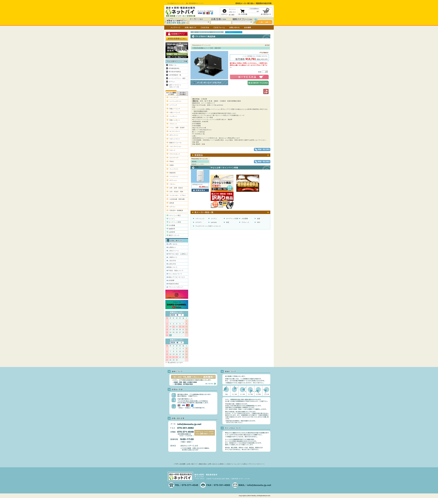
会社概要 (171, 280)
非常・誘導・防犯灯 (176, 188)
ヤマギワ (199, 222)
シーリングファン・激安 (177, 78)
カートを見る (242, 464)
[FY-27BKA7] (209, 78)
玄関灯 (171, 165)
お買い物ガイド (192, 464)
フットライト (174, 169)
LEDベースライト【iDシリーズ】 (175, 86)
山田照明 (172, 232)
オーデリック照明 (232, 218)
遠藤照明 (172, 229)
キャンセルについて (175, 274)
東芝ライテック (174, 235)
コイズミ (214, 218)
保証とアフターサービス (176, 277)
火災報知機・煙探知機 (177, 199)
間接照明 (172, 173)
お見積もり (172, 247)
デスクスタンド (174, 154)
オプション (173, 180)
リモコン (172, 184)
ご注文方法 (172, 260)
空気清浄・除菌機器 (176, 210)
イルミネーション (175, 146)
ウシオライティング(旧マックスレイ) (208, 226)
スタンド (172, 150)
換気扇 (171, 203)
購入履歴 (231, 15)
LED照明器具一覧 (175, 75)
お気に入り (232, 12)
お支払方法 (172, 264)
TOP (176, 464)
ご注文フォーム (173, 250)
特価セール (172, 65)
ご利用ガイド (172, 257)
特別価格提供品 (174, 68)
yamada (214, 222)
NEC (259, 222)
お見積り (221, 464)
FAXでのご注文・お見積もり (178, 254)
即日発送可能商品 (175, 71)
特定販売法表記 (173, 284)
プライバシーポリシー (175, 287)
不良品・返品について (175, 270)
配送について (172, 267)
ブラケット (173, 124)
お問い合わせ (172, 244)
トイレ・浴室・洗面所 (177, 127)
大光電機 (245, 218)
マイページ (232, 9)
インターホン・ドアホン (177, 195)
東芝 (227, 222)
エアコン (172, 81)
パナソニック (200, 218)
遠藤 (258, 218)
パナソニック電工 (175, 215)
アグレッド (245, 222)
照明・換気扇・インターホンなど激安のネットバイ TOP (207, 32)
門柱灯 (171, 161)
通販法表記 (202, 464)
